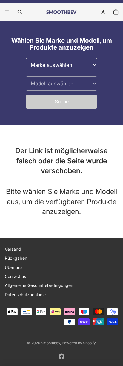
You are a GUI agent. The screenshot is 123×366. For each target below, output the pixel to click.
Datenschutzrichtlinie (25, 294)
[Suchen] (19, 12)
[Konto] (102, 12)
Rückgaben (16, 258)
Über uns (13, 267)
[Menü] (7, 12)
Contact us (15, 276)
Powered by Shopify (79, 343)
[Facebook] (61, 356)
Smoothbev (50, 343)
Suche (62, 101)
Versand (13, 249)
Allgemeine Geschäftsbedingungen (39, 285)
